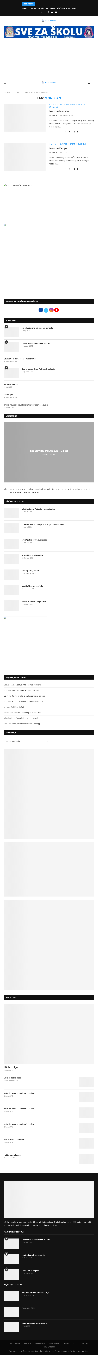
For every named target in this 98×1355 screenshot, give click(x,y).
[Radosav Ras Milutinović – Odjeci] (11, 1296)
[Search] (93, 84)
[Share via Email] (77, 131)
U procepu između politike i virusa (26, 712)
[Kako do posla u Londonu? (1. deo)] (86, 1128)
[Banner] (49, 945)
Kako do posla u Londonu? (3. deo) (19, 1093)
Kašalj (21, 707)
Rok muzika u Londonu (14, 1139)
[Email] (56, 12)
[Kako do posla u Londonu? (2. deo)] (86, 1112)
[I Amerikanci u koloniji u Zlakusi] (11, 347)
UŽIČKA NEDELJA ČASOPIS (66, 8)
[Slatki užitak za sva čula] (11, 590)
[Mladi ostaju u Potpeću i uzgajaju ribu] (11, 513)
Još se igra (8, 394)
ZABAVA (84, 1343)
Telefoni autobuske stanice (33, 1255)
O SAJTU (25, 8)
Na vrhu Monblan (59, 111)
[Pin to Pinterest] (74, 131)
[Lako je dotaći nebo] (86, 1082)
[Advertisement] (49, 61)
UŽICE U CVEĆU (70, 1343)
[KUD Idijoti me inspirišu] (11, 559)
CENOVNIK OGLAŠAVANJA (39, 8)
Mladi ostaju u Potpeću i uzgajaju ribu (38, 509)
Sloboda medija (10, 384)
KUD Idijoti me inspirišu (32, 555)
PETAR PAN (15, 1343)
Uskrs (6, 696)
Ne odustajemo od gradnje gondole (37, 328)
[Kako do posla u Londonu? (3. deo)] (86, 1097)
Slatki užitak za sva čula (32, 586)
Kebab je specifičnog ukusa (34, 601)
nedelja (54, 115)
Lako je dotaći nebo (12, 1078)
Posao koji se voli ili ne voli (27, 718)
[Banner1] (49, 794)
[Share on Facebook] (69, 131)
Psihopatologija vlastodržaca (34, 1323)
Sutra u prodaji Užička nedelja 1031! (27, 701)
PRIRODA (27, 1343)
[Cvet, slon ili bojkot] (11, 1274)
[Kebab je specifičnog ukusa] (11, 605)
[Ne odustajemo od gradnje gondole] (11, 332)
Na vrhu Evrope (58, 148)
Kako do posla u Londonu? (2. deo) (19, 1108)
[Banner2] (49, 869)
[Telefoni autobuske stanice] (11, 1259)
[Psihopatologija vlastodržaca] (11, 1327)
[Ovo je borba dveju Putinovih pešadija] (11, 373)
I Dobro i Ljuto (12, 1067)
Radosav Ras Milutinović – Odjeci (49, 450)
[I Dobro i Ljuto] (49, 1034)
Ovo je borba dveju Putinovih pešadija (38, 369)
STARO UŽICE (54, 1343)
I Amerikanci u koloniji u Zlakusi (36, 343)
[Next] (39, 4)
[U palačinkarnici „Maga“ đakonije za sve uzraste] (11, 528)
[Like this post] (66, 131)
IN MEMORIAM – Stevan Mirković (27, 685)
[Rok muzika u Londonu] (86, 1143)
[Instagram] (48, 12)
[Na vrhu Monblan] (25, 118)
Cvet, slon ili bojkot (30, 1270)
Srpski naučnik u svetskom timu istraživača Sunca (26, 405)
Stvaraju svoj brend (30, 570)
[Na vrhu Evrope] (25, 157)
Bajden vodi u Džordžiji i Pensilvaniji (19, 359)
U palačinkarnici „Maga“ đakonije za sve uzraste (43, 524)
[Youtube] (52, 12)
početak (7, 92)
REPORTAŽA (40, 1343)
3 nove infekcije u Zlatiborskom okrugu (28, 696)
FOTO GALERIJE (49, 1347)
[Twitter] (45, 12)
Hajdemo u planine (12, 1155)
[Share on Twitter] (71, 131)
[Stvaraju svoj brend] (11, 574)
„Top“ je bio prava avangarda (34, 540)
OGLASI (52, 8)
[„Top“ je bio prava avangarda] (11, 544)
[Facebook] (41, 12)
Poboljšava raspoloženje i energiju (26, 723)
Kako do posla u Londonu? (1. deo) (19, 1124)
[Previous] (37, 4)
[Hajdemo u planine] (86, 1159)
